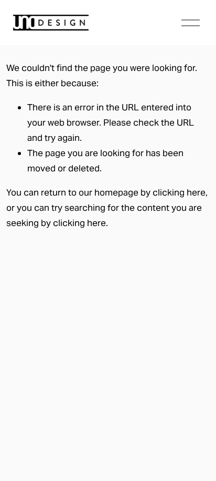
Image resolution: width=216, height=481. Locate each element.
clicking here (179, 192)
